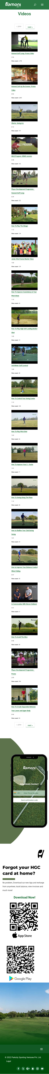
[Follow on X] (23, 1069)
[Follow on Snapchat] (33, 1069)
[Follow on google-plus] (28, 1069)
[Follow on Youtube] (42, 1069)
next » (30, 27)
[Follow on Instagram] (37, 1069)
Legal (8, 1061)
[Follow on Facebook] (18, 1069)
